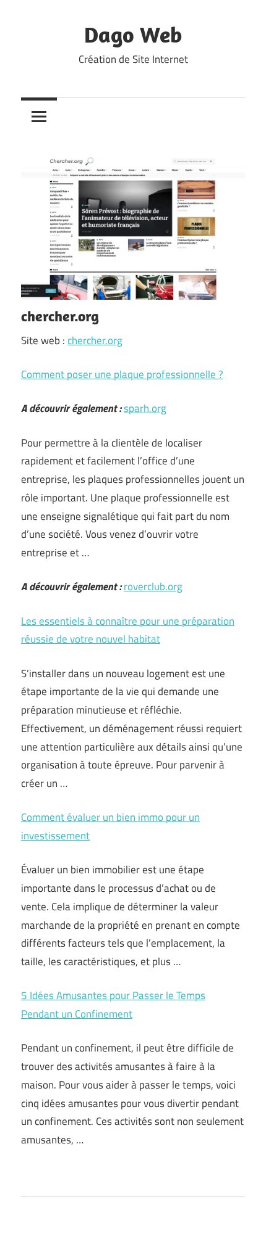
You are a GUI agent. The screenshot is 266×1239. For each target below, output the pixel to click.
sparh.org (145, 408)
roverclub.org (153, 586)
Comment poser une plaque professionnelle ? (122, 374)
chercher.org (94, 340)
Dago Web (133, 34)
